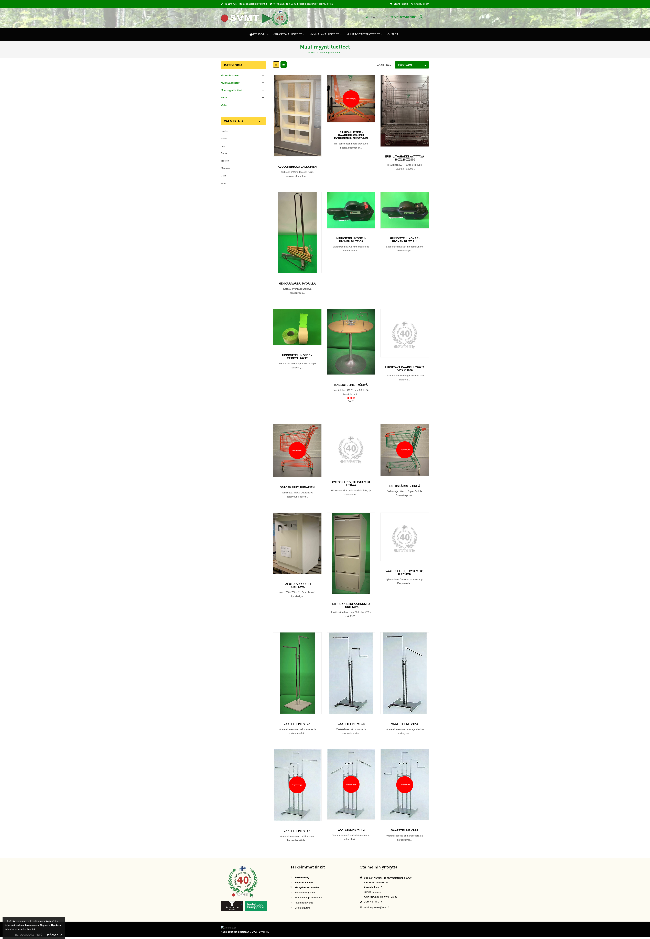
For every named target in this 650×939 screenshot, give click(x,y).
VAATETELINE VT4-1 (297, 831)
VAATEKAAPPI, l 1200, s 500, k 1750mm (404, 573)
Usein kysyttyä (302, 907)
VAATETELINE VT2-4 (404, 724)
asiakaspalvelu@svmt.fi (255, 4)
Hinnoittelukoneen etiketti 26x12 (297, 357)
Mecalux (225, 168)
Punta (224, 153)
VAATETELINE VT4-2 (351, 829)
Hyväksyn (53, 934)
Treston (225, 160)
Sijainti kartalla (400, 4)
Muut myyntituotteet (231, 90)
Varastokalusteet (230, 75)
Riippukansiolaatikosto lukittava (351, 605)
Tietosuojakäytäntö (304, 892)
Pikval (224, 138)
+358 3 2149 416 (373, 902)
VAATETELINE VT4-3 (404, 830)
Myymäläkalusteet (230, 82)
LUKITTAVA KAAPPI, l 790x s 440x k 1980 (404, 369)
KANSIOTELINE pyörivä (351, 384)
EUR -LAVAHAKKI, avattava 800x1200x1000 (404, 158)
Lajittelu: (384, 64)
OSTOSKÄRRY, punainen (297, 487)
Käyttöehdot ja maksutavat (308, 897)
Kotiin (224, 97)
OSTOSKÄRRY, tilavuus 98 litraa (351, 484)
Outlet (224, 105)
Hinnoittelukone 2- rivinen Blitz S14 (404, 240)
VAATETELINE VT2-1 (297, 724)
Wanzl (224, 183)
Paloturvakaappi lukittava (297, 586)
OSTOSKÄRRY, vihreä (404, 486)
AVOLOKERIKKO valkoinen (297, 166)
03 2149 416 (231, 4)
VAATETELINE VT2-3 (351, 724)
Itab (223, 146)
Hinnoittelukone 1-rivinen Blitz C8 (351, 240)
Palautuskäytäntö (303, 902)
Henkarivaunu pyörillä (297, 283)
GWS (223, 175)
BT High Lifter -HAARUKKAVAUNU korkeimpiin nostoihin (351, 135)
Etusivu (311, 52)
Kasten (224, 131)
